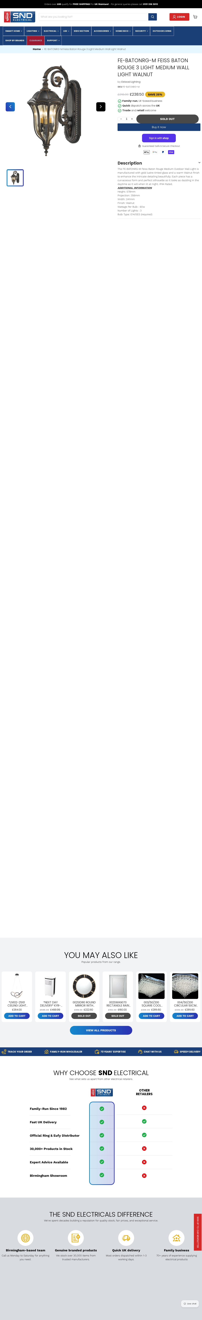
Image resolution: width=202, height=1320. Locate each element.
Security (140, 31)
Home (37, 49)
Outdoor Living (162, 31)
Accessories (101, 31)
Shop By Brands (14, 40)
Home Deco (122, 31)
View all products (101, 1030)
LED (65, 31)
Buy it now (159, 127)
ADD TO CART (16, 1015)
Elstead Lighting (130, 82)
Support (52, 40)
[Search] (152, 17)
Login (181, 16)
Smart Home (12, 31)
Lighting (32, 31)
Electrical (50, 31)
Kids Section (81, 31)
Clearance (35, 40)
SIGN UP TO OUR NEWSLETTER (197, 1232)
